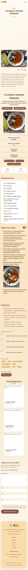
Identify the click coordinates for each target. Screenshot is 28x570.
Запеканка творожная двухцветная (10, 450)
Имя (2, 487)
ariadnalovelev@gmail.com (14, 533)
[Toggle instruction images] (25, 228)
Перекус (19, 366)
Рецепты (14, 540)
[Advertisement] (14, 34)
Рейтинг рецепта (5, 470)
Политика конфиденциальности (14, 554)
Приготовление (20, 171)
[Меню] (25, 1)
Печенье (4, 361)
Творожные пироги (6, 366)
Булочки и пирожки (17, 361)
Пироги (14, 364)
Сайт (2, 500)
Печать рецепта (7, 108)
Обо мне (14, 542)
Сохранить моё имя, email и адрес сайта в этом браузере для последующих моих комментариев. (14, 506)
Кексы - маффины (6, 364)
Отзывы (14, 547)
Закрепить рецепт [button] (20, 108)
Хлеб (14, 366)
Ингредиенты (7, 171)
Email (2, 494)
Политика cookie (14, 556)
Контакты (14, 545)
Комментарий (4, 473)
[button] (25, 182)
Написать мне (6, 374)
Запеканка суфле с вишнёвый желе (9, 426)
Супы (14, 8)
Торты (9, 361)
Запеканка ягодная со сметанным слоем (10, 402)
